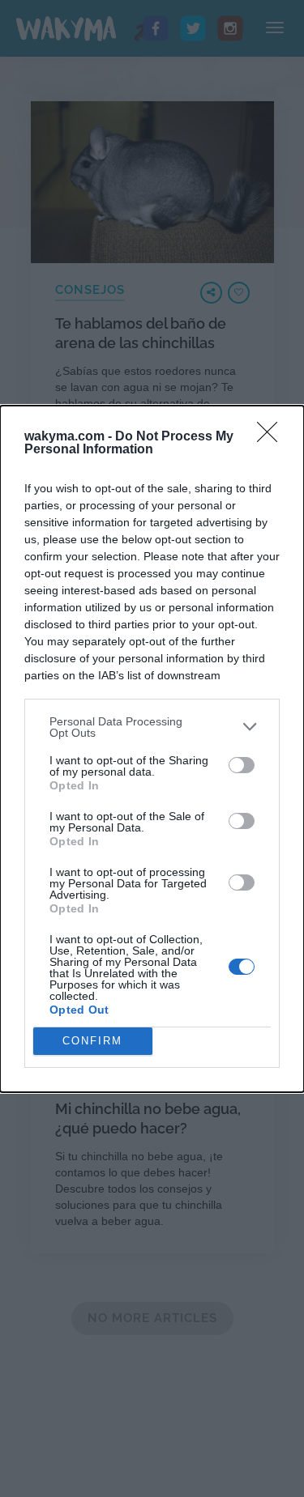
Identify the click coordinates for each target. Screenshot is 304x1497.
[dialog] (152, 749)
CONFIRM (92, 1041)
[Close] (272, 437)
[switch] (242, 765)
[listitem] (152, 727)
